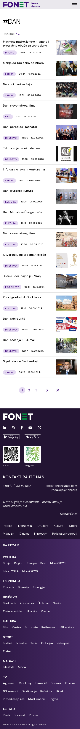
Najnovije (11, 545)
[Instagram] (13, 428)
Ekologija (39, 587)
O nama (24, 534)
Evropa (32, 563)
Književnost (49, 627)
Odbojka (47, 643)
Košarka (21, 643)
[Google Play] (11, 436)
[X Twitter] (39, 428)
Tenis (33, 643)
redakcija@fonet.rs (64, 490)
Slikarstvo (67, 627)
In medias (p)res (14, 699)
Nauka (57, 603)
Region (18, 563)
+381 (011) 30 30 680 (17, 486)
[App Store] (32, 436)
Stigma (53, 699)
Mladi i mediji (36, 699)
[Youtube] (30, 428)
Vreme (45, 611)
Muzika (16, 627)
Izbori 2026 (30, 571)
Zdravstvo (27, 603)
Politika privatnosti (64, 534)
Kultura (58, 526)
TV (5, 677)
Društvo (43, 526)
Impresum (40, 534)
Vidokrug (25, 683)
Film (5, 627)
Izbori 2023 (57, 563)
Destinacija (29, 691)
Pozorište (31, 627)
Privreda (8, 587)
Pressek (56, 683)
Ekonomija (25, 526)
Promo (33, 715)
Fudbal (7, 643)
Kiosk (60, 691)
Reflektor (46, 691)
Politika (7, 526)
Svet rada (9, 603)
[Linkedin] (4, 428)
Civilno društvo (13, 611)
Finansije (23, 587)
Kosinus (70, 683)
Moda (22, 667)
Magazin (8, 534)
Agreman (9, 683)
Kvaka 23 (41, 683)
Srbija (6, 563)
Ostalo (7, 651)
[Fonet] (21, 4)
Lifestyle (8, 667)
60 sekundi (10, 691)
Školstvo (43, 603)
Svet (43, 563)
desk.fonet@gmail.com (61, 486)
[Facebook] (22, 428)
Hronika (32, 611)
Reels (6, 715)
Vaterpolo (63, 643)
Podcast (19, 715)
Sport (73, 526)
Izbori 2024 (11, 571)
